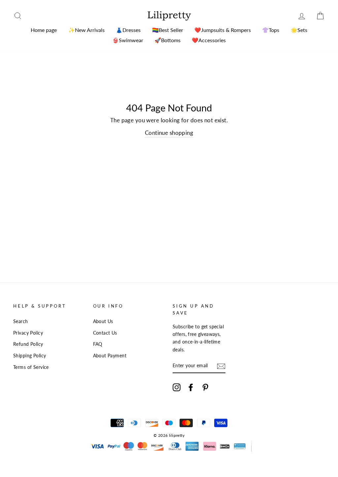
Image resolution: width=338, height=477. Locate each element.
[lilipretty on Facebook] (191, 387)
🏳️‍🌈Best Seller (167, 30)
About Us (103, 321)
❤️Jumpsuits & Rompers (222, 30)
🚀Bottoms (167, 40)
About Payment (110, 355)
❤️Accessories (209, 40)
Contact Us (105, 333)
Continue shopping (169, 132)
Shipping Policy (29, 355)
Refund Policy (28, 344)
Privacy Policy (28, 333)
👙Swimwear (127, 40)
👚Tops (270, 30)
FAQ (97, 344)
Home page (44, 30)
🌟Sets (299, 30)
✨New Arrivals (86, 30)
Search (20, 321)
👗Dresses (128, 30)
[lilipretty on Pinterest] (205, 387)
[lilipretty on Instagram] (177, 387)
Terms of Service (31, 367)
